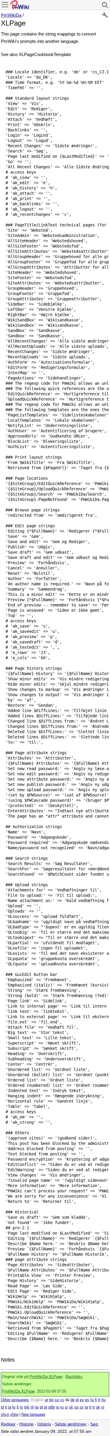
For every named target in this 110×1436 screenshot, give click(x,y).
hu (103, 1400)
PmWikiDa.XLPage (46, 1377)
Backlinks (74, 1377)
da (67, 1400)
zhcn (5, 1415)
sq (76, 1407)
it (6, 1407)
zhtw (14, 1415)
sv (81, 1407)
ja (9, 1407)
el (77, 1400)
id (2, 1407)
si (66, 1407)
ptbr (51, 1407)
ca (57, 1400)
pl (41, 1407)
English (37, 1400)
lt (18, 1407)
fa (92, 1400)
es (87, 1400)
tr (93, 1407)
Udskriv (44, 1424)
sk (71, 1407)
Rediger (8, 1424)
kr (14, 1407)
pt (45, 1407)
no (37, 1407)
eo (82, 1400)
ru (62, 1407)
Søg (94, 1424)
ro (57, 1407)
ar (46, 1400)
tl (90, 1407)
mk (26, 1407)
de (72, 1400)
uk (98, 1407)
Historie (26, 1424)
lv (21, 1407)
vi (102, 1407)
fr (99, 1400)
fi (96, 1400)
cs (62, 1400)
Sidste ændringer (71, 1424)
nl (32, 1407)
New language (33, 1415)
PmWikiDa (11, 15)
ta (86, 1407)
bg (51, 1400)
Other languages (15, 1400)
